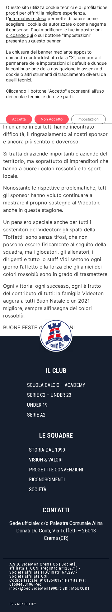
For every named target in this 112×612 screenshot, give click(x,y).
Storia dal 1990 (47, 450)
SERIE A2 (36, 415)
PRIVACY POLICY (22, 604)
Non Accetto (52, 119)
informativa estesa (27, 18)
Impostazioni (88, 119)
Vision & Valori (46, 460)
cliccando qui (19, 35)
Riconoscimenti (47, 480)
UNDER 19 (37, 405)
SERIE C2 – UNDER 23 (49, 395)
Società (37, 489)
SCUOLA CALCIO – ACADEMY (56, 385)
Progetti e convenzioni (56, 470)
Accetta (19, 119)
